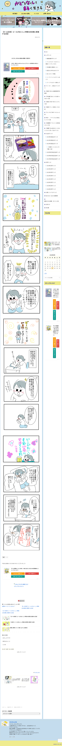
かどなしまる (13, 722)
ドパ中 (4, 644)
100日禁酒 (12, 649)
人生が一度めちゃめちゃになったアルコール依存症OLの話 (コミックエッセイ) (24, 64)
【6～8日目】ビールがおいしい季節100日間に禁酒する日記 (30, 607)
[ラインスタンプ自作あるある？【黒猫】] (54, 21)
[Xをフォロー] (12, 737)
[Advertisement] (21, 47)
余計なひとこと (6, 641)
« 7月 (45, 273)
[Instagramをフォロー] (14, 737)
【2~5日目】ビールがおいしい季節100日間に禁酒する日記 (10, 611)
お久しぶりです (6, 638)
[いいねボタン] (3, 557)
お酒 (4, 649)
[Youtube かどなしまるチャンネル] (23, 21)
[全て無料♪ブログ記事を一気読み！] (38, 21)
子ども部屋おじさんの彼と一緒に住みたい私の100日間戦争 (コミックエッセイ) (25, 569)
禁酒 (7, 649)
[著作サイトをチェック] (10, 737)
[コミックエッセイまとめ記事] (8, 21)
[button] (59, 277)
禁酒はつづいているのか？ (8, 606)
